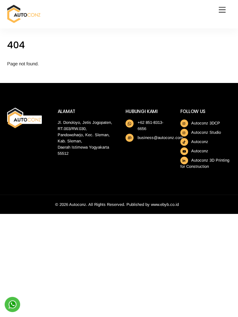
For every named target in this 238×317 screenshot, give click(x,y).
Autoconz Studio (205, 132)
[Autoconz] (24, 20)
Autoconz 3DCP (205, 123)
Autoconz (199, 141)
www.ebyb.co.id (165, 204)
